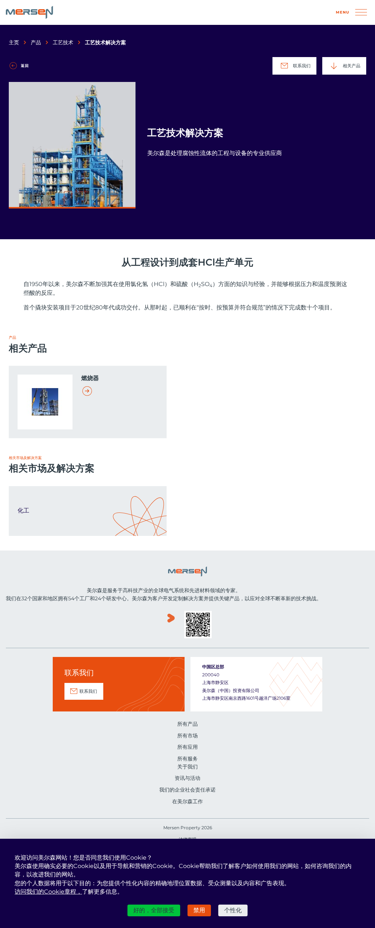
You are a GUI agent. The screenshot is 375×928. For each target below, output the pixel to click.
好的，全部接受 (153, 910)
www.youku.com (171, 625)
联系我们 (302, 65)
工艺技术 (63, 42)
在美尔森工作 (187, 801)
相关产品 (351, 65)
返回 (25, 65)
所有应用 (187, 747)
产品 (36, 42)
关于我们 (187, 766)
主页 (14, 42)
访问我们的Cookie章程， (48, 891)
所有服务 (187, 758)
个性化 (233, 910)
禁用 (199, 910)
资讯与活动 (187, 778)
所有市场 (187, 735)
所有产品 (187, 724)
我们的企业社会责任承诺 (187, 789)
